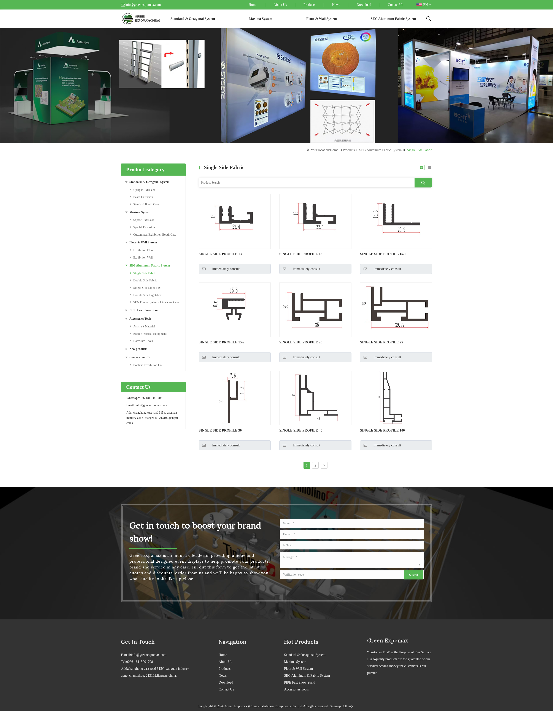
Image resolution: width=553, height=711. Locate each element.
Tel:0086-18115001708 (137, 661)
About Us (225, 661)
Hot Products (301, 642)
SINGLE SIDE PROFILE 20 (300, 342)
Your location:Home (324, 150)
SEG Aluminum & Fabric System (307, 675)
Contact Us (226, 689)
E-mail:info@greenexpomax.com (143, 655)
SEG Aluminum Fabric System (380, 150)
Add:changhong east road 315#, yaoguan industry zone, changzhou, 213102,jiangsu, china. (155, 672)
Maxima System (295, 661)
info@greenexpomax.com (143, 4)
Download (226, 682)
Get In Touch (138, 642)
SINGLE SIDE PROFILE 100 (382, 430)
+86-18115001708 (151, 398)
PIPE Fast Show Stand (299, 682)
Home (223, 655)
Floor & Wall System (298, 668)
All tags (347, 706)
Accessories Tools (296, 689)
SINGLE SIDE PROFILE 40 (300, 430)
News (223, 675)
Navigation (232, 642)
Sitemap (335, 706)
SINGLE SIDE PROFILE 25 (381, 342)
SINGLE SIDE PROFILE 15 (300, 254)
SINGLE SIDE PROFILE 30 (220, 430)
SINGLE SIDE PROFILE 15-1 (383, 254)
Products (349, 150)
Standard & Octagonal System (304, 655)
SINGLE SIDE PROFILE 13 (220, 254)
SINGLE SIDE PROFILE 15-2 (222, 342)
